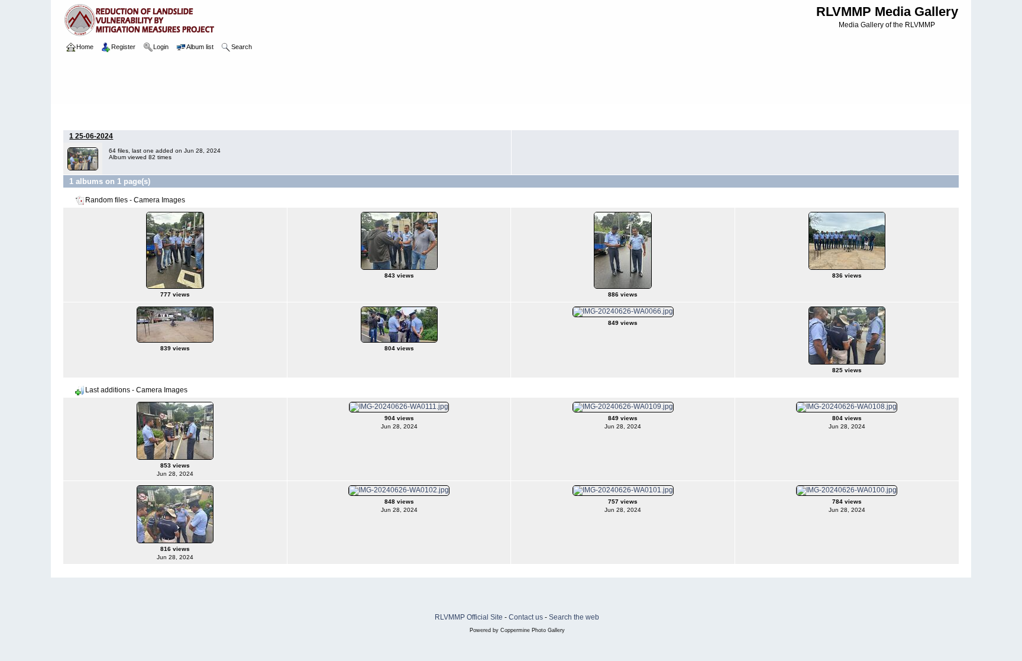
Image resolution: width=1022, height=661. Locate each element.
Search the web (574, 617)
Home (85, 115)
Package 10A (169, 115)
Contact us (526, 617)
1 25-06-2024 (91, 136)
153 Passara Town (228, 115)
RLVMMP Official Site (469, 617)
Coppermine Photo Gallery (532, 630)
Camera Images (292, 115)
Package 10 (121, 115)
